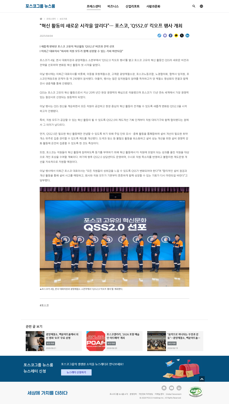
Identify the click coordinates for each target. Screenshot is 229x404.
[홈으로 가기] (41, 18)
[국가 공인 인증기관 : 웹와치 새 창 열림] (195, 391)
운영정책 (133, 394)
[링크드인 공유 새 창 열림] (187, 35)
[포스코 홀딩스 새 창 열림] (164, 387)
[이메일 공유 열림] (165, 35)
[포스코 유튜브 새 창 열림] (171, 387)
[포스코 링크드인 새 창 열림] (179, 387)
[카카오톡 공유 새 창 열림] (176, 35)
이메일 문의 (159, 394)
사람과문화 (153, 6)
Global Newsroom (173, 394)
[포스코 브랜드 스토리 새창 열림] (48, 395)
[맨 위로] (202, 379)
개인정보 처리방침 (146, 394)
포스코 (45, 305)
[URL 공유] (159, 35)
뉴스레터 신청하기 (76, 372)
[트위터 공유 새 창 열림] (182, 35)
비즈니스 (113, 6)
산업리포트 (133, 6)
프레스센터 (94, 6)
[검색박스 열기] (194, 6)
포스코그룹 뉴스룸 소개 (119, 394)
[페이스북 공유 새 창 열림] (170, 35)
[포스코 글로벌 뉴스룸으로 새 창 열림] (201, 6)
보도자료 (63, 19)
